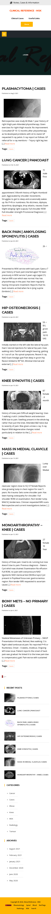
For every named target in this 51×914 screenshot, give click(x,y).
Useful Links (34, 18)
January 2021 (14, 861)
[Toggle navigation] (4, 34)
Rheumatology (19, 905)
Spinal (28, 905)
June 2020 (13, 874)
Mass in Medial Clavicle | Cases (32, 762)
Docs (27, 24)
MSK (11, 818)
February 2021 (15, 855)
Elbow (11, 806)
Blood (35, 905)
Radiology (13, 825)
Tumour (12, 831)
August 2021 (14, 849)
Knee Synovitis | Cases (23, 380)
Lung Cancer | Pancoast (25, 160)
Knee (11, 812)
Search (33, 908)
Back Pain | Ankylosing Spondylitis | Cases (28, 723)
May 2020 (13, 880)
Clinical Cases (17, 18)
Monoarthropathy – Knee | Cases (32, 775)
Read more (10, 143)
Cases (11, 149)
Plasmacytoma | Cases (23, 88)
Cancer (12, 793)
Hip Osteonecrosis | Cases (29, 736)
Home (26, 55)
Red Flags (42, 905)
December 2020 (16, 868)
